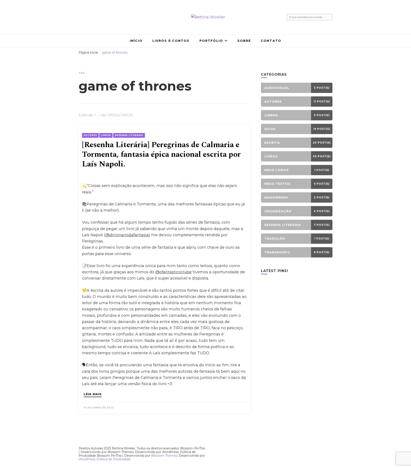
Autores (90, 135)
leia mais (93, 394)
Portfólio (211, 41)
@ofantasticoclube (173, 272)
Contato (271, 41)
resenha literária (129, 135)
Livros (106, 135)
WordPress (87, 459)
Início (136, 41)
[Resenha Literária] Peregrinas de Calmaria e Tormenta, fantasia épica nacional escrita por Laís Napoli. (161, 154)
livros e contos (171, 41)
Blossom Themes (164, 456)
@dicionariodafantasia (127, 235)
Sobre (244, 41)
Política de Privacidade (113, 459)
